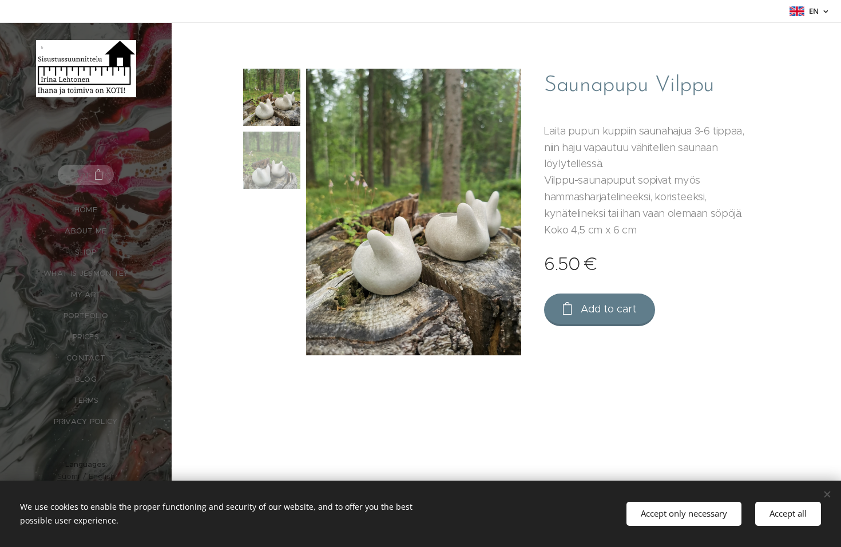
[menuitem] (85, 209)
